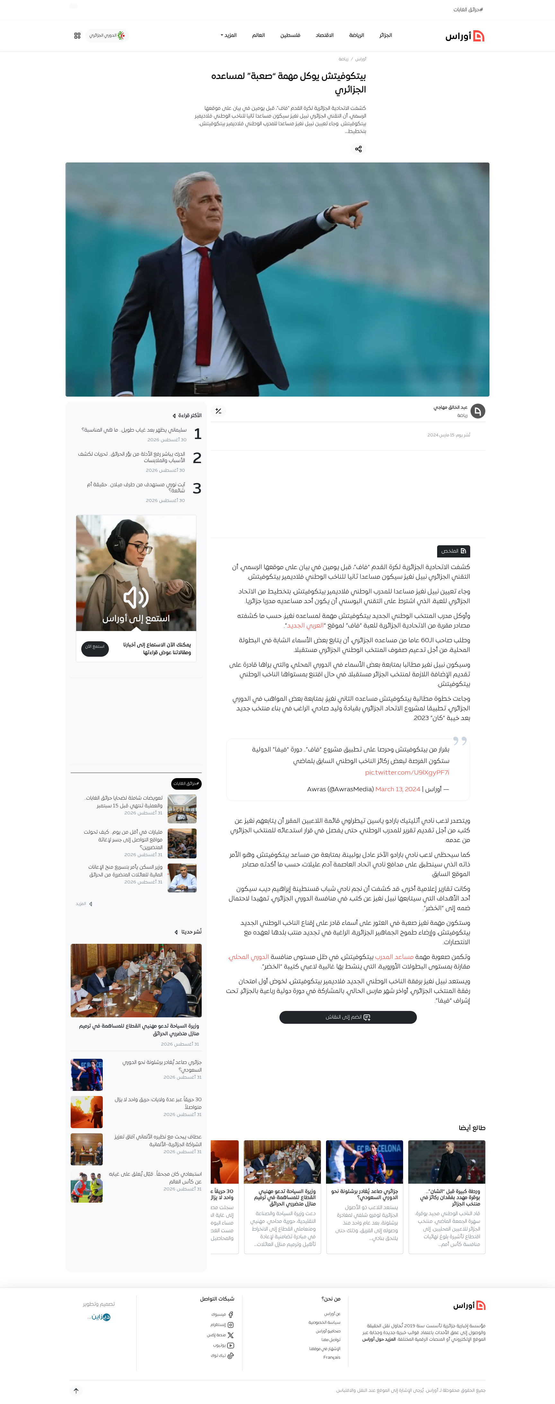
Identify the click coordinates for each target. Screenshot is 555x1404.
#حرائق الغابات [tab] (186, 783)
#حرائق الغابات (468, 10)
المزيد (81, 903)
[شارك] (358, 149)
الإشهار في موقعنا (324, 1349)
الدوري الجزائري (104, 35)
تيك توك (219, 1355)
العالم (258, 35)
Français (331, 1357)
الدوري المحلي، (248, 957)
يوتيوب (220, 1345)
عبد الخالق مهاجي (451, 407)
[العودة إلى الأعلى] (76, 1390)
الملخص (449, 551)
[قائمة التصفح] (77, 35)
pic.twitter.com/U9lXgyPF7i (407, 773)
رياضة (343, 59)
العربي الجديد (305, 626)
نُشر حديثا (191, 932)
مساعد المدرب (395, 957)
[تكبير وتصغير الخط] (218, 411)
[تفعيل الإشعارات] (73, 6)
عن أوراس (332, 1314)
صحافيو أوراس (328, 1331)
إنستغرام (219, 1324)
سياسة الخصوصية (324, 1322)
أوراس (361, 59)
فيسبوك (219, 1314)
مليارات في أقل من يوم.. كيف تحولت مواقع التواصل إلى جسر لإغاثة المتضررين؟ (123, 840)
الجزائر (386, 35)
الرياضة (356, 35)
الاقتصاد (325, 35)
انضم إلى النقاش (344, 1017)
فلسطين (290, 35)
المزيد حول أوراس (379, 1339)
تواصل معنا (331, 1340)
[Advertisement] (348, 494)
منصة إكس (217, 1335)
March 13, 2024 (397, 790)
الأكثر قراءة (190, 416)
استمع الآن (94, 646)
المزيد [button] (231, 35)
